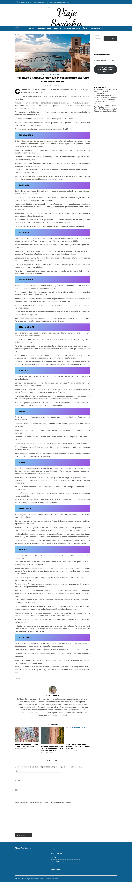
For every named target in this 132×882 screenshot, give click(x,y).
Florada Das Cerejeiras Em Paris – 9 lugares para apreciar (105, 96)
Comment (19, 806)
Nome (18, 771)
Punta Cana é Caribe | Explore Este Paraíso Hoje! (105, 106)
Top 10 (18, 678)
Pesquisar (98, 35)
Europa (57, 28)
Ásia (85, 28)
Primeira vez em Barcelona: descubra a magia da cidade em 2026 (105, 101)
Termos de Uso (39, 2)
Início (31, 28)
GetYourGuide (108, 60)
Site (16, 790)
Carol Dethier (52, 695)
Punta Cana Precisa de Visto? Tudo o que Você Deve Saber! (105, 110)
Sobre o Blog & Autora (61, 2)
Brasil (60, 75)
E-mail (18, 780)
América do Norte (72, 28)
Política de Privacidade (23, 2)
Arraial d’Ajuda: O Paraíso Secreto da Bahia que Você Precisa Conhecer (52, 748)
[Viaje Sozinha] (66, 17)
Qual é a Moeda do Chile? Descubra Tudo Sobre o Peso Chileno (78, 746)
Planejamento (96, 28)
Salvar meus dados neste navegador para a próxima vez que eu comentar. (43, 802)
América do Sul (44, 28)
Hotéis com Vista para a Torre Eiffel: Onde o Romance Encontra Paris (105, 91)
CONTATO (48, 2)
